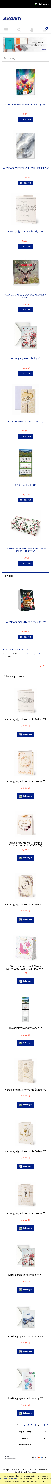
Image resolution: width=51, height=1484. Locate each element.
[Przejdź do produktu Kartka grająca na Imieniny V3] (25, 1380)
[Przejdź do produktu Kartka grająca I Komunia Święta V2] (25, 1071)
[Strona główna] (25, 17)
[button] (6, 30)
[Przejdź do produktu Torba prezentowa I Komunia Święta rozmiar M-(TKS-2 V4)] (25, 824)
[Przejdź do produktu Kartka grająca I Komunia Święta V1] (25, 701)
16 (43, 1424)
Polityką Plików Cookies (8, 1478)
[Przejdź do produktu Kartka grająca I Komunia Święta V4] (25, 886)
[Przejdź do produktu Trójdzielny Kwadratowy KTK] (25, 1009)
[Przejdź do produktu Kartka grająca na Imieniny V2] (25, 1318)
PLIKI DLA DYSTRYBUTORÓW (18, 649)
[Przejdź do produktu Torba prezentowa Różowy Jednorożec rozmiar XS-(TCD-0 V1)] (25, 948)
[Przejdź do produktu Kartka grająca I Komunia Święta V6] (25, 1194)
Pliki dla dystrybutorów (35, 654)
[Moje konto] (32, 30)
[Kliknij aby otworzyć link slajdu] (25, 44)
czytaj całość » (42, 666)
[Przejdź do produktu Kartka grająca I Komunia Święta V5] (25, 1133)
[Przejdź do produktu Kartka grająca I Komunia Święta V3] (25, 763)
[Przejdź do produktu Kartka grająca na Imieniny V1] (25, 1256)
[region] (25, 44)
